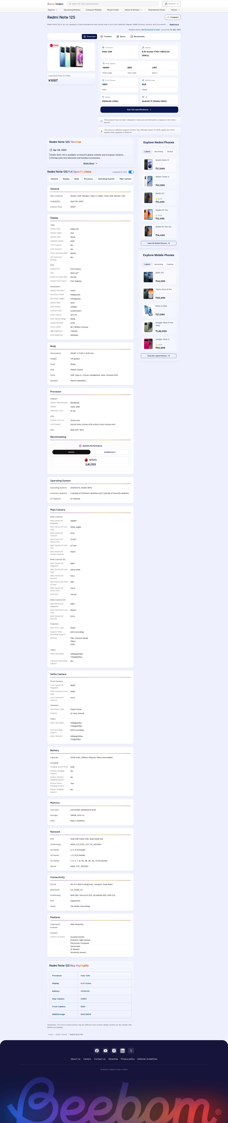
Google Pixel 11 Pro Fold (164, 324)
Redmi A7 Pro (162, 210)
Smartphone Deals (156, 10)
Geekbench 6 (109, 452)
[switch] (131, 172)
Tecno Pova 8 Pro (164, 289)
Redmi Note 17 (162, 160)
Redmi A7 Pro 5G (163, 227)
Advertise (113, 1059)
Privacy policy (128, 1059)
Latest (147, 151)
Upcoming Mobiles (72, 10)
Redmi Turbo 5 (162, 177)
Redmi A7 (160, 193)
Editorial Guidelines (147, 1059)
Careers (87, 1059)
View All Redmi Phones (157, 243)
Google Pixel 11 (162, 339)
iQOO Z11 (160, 272)
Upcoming (158, 151)
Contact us (100, 1059)
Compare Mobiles (94, 10)
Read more (174, 24)
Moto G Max (161, 306)
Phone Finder (113, 10)
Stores (174, 10)
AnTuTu (71, 452)
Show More (88, 163)
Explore (51, 10)
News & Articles (132, 10)
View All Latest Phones (157, 356)
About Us (75, 1059)
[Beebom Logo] (55, 3)
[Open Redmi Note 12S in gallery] (71, 56)
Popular (170, 264)
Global (170, 151)
